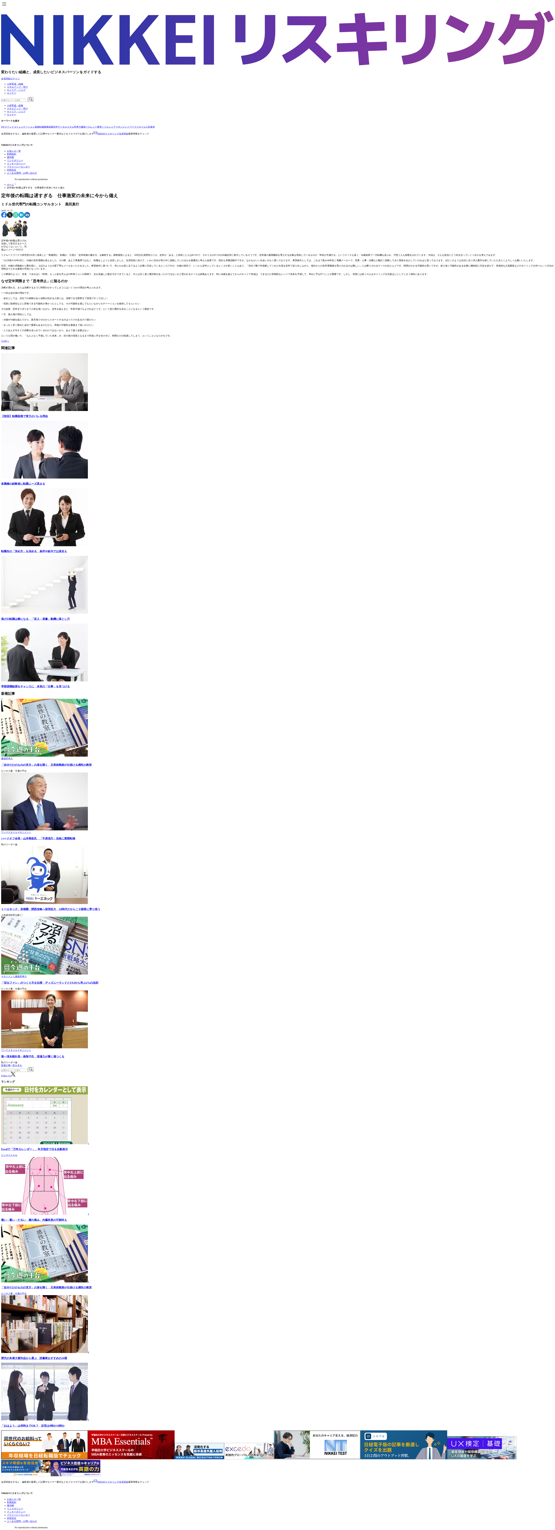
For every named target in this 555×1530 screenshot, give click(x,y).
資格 (37, 127)
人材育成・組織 (15, 84)
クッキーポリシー (16, 163)
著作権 (10, 157)
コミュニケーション (24, 127)
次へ (7, 341)
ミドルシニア (109, 127)
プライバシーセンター (18, 167)
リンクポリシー (15, 160)
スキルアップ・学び (17, 87)
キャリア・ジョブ (16, 90)
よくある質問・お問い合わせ (22, 173)
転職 (41, 127)
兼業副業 (48, 127)
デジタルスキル (66, 127)
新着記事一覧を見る (11, 1065)
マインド (9, 127)
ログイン (15, 78)
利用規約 (11, 154)
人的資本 (150, 127)
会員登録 (5, 78)
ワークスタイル (138, 127)
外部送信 (11, 170)
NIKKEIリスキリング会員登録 (112, 133)
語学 (55, 127)
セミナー (11, 93)
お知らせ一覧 (14, 151)
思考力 (77, 127)
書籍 (83, 127)
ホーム (10, 184)
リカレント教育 (94, 127)
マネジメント (123, 127)
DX (3, 127)
